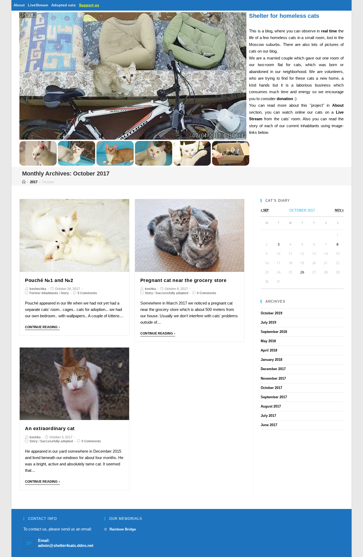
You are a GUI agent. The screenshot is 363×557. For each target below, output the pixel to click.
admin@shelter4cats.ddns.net (65, 545)
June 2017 (269, 425)
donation (285, 98)
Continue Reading (41, 327)
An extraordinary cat (50, 428)
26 (302, 272)
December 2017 (273, 369)
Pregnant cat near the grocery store (183, 280)
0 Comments (87, 293)
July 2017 (268, 416)
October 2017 (271, 388)
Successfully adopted (171, 293)
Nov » (339, 210)
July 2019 (268, 322)
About (19, 5)
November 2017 (273, 378)
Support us (89, 5)
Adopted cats (63, 5)
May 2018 (268, 341)
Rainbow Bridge (122, 529)
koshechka (37, 289)
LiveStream (38, 5)
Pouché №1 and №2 (49, 280)
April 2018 (269, 350)
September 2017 (274, 397)
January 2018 (271, 360)
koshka (150, 289)
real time (329, 31)
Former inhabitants (43, 293)
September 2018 (274, 332)
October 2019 (271, 313)
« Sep (265, 210)
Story (65, 293)
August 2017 (271, 406)
